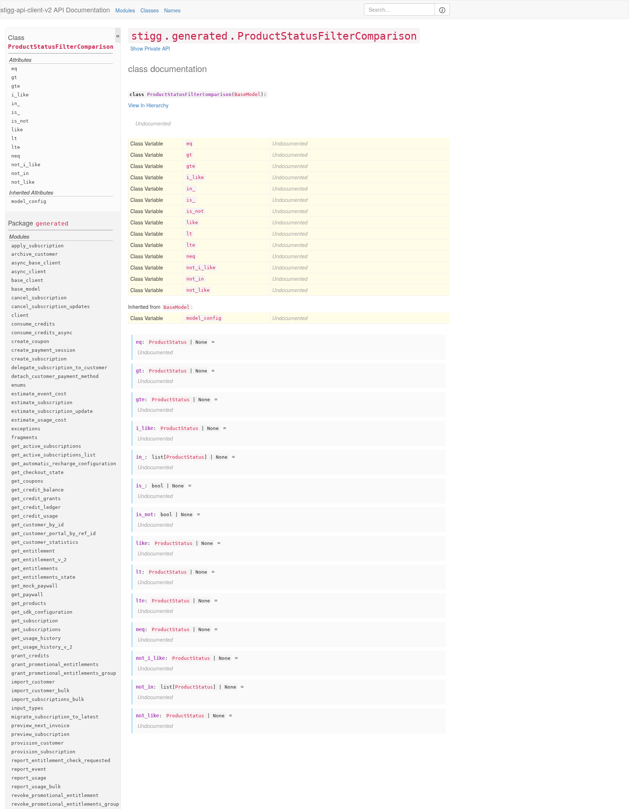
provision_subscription (43, 751)
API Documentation (82, 9)
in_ (15, 103)
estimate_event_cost (39, 393)
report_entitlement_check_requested (60, 760)
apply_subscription (37, 245)
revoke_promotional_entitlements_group (65, 803)
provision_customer (37, 743)
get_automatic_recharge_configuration (63, 463)
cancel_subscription (39, 297)
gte (15, 86)
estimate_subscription (41, 402)
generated (52, 223)
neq (15, 156)
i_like (20, 94)
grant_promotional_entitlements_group (63, 673)
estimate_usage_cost (39, 420)
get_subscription (34, 620)
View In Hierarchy (148, 105)
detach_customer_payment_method (55, 376)
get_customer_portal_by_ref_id (53, 533)
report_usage (28, 777)
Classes (150, 10)
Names (172, 10)
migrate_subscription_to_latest (55, 717)
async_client (28, 271)
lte (15, 147)
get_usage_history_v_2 (41, 647)
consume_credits (33, 324)
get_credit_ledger (36, 507)
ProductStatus (168, 342)
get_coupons (27, 481)
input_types (27, 708)
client (20, 315)
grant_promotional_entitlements (55, 664)
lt (14, 138)
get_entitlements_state (43, 577)
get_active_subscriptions (46, 446)
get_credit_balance (37, 490)
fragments (24, 437)
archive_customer (34, 254)
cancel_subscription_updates (50, 306)
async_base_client (36, 263)
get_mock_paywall (34, 586)
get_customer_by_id (37, 524)
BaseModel (247, 94)
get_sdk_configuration (41, 612)
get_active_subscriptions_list (53, 455)
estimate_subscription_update (52, 411)
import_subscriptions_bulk (47, 699)
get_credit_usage (34, 516)
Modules (125, 10)
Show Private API (150, 48)
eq (14, 68)
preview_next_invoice (40, 725)
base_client (27, 280)
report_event (28, 769)
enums (18, 385)
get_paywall (27, 594)
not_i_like (25, 164)
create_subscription (39, 359)
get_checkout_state (37, 472)
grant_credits (30, 655)
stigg (146, 36)
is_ (15, 112)
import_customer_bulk (40, 690)
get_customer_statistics (44, 542)
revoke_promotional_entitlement (55, 795)
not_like (23, 182)
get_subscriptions (36, 629)
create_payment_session (43, 350)
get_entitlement (33, 551)
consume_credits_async (41, 332)
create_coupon (30, 341)
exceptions (25, 428)
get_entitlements (34, 568)
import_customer (33, 682)
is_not (20, 121)
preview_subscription (40, 734)
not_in (20, 173)
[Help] (442, 9)
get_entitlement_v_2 (39, 559)
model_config (28, 201)
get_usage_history (36, 638)
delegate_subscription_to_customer (59, 367)
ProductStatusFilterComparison (61, 46)
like (17, 129)
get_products (28, 603)
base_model (25, 289)
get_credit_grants (36, 498)
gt (14, 77)
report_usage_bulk (36, 786)
